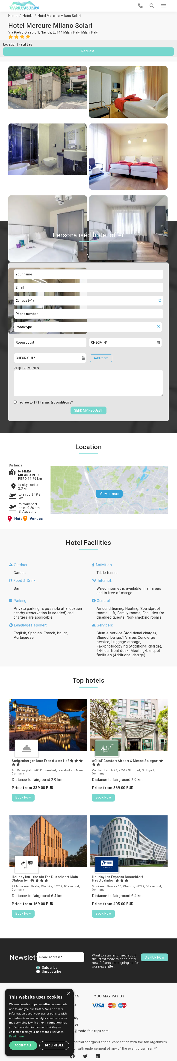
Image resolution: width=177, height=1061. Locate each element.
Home (13, 16)
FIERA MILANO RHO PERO (28, 475)
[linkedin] (98, 1056)
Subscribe (50, 967)
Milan (85, 32)
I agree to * (45, 402)
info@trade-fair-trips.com (88, 1031)
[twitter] (86, 1056)
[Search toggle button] (152, 6)
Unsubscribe (51, 971)
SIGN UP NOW (154, 957)
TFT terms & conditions (52, 402)
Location (10, 44)
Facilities (25, 44)
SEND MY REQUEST (88, 410)
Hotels (28, 16)
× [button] (68, 993)
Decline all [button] (54, 1045)
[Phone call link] (140, 6)
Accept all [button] (23, 1045)
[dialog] (39, 1022)
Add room (101, 358)
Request (87, 51)
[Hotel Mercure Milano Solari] (47, 92)
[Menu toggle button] (163, 6)
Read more (16, 1036)
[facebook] (73, 1056)
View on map (109, 494)
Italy (94, 32)
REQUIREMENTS (26, 368)
